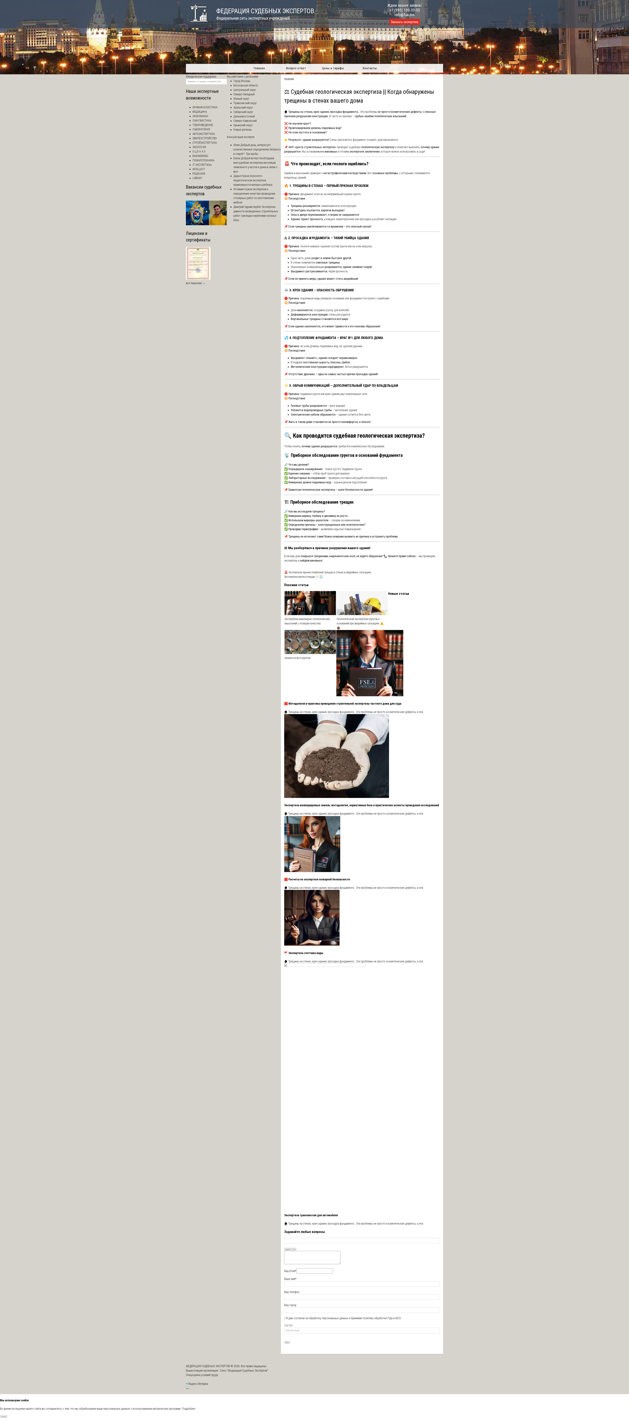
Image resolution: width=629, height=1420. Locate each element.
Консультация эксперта (240, 137)
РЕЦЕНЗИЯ (198, 173)
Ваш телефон (291, 1292)
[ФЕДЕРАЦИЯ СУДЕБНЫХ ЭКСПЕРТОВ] (197, 23)
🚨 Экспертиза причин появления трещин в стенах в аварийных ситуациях (327, 572)
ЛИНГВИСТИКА (201, 120)
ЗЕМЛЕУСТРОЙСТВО (204, 138)
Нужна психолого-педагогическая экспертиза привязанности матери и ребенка (252, 180)
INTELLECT (198, 169)
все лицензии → (195, 283)
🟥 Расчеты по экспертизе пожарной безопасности (317, 879)
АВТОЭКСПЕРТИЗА (203, 134)
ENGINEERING (200, 156)
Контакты (370, 68)
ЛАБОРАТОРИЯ (201, 129)
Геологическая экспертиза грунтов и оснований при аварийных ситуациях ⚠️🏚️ (360, 623)
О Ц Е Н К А (199, 151)
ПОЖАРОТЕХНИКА (203, 160)
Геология (289, 79)
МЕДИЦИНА (199, 111)
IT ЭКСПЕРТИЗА (202, 164)
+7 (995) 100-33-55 (404, 10)
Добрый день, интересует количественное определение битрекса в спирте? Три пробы (257, 149)
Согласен (3, 1416)
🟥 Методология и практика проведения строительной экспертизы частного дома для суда (342, 703)
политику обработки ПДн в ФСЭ (382, 1318)
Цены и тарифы (333, 68)
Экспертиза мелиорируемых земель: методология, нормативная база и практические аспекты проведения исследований (361, 805)
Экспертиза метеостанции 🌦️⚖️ (303, 576)
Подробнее (188, 1408)
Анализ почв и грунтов (297, 658)
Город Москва (241, 81)
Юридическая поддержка (201, 76)
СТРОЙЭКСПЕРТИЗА (204, 142)
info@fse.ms (404, 14)
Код (294, 1249)
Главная (259, 68)
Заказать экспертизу (404, 22)
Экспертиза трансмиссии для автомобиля (311, 1215)
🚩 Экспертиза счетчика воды (303, 953)
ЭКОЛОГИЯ (199, 147)
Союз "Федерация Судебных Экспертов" (244, 1370)
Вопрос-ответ (296, 68)
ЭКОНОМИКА (200, 116)
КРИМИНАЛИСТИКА (204, 107)
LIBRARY (197, 178)
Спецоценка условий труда (202, 1375)
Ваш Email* (290, 1271)
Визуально (288, 1249)
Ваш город (290, 1305)
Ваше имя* (290, 1279)
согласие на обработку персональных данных (321, 1318)
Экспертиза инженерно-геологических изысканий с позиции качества (307, 621)
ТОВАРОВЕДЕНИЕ (202, 125)
